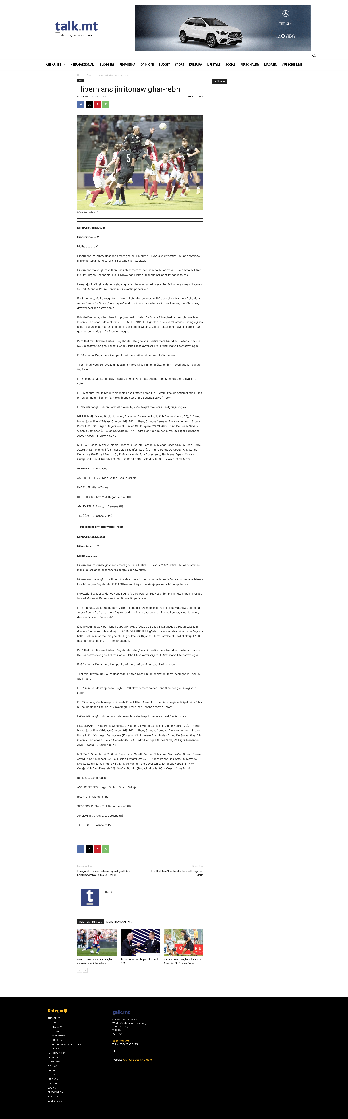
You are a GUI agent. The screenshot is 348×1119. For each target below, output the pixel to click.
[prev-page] (79, 970)
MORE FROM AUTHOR (119, 921)
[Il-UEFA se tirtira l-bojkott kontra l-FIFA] (140, 942)
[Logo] (76, 27)
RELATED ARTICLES (90, 921)
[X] (89, 104)
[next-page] (85, 970)
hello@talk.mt (120, 1041)
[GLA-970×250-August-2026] (222, 28)
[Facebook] (76, 41)
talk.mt (84, 96)
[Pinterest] (97, 104)
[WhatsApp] (105, 104)
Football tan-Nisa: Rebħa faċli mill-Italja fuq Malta (177, 873)
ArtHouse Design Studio (137, 1059)
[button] (314, 55)
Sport (89, 75)
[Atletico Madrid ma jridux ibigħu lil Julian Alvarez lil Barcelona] (97, 942)
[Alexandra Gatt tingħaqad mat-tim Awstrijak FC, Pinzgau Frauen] (183, 942)
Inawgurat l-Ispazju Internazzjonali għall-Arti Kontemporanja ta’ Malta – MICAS (103, 873)
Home (80, 75)
